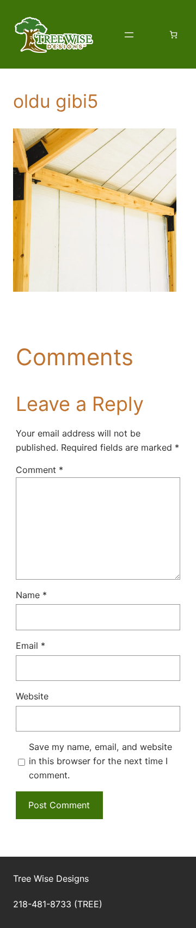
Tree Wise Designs (51, 878)
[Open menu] (129, 34)
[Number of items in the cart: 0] (173, 34)
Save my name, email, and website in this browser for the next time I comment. (100, 760)
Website (32, 696)
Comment (39, 469)
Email (30, 645)
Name (31, 594)
